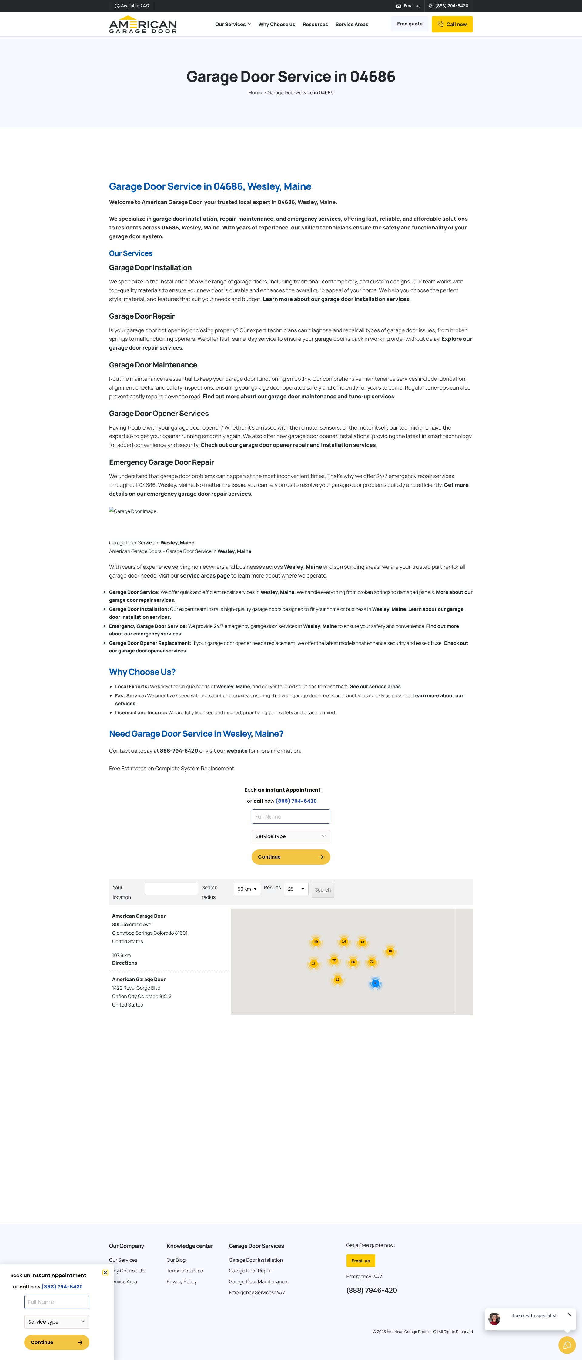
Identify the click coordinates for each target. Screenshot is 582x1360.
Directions (124, 963)
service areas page (205, 575)
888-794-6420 (179, 751)
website (237, 751)
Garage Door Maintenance (153, 365)
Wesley (169, 542)
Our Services (230, 24)
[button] (105, 1272)
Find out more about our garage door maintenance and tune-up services (298, 396)
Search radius (210, 892)
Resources (315, 24)
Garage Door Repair (142, 316)
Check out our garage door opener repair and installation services (288, 445)
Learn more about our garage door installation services (336, 299)
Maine (187, 542)
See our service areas (375, 686)
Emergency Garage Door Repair (161, 462)
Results (272, 887)
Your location (122, 892)
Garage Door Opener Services (159, 413)
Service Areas (352, 24)
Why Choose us (277, 24)
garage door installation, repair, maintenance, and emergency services (247, 219)
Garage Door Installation (150, 268)
